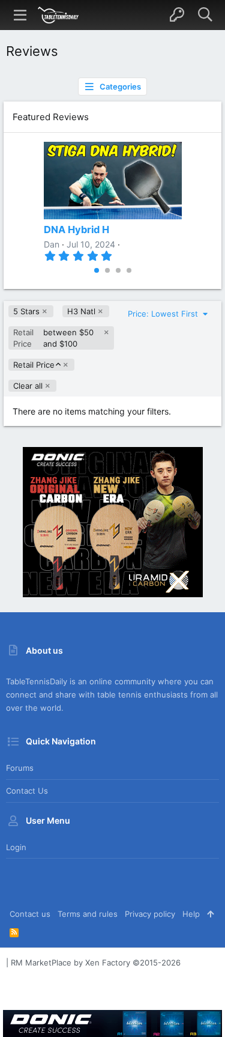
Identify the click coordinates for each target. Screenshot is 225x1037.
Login (16, 847)
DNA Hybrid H (76, 230)
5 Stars (26, 311)
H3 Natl (81, 311)
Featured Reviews (51, 117)
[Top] (210, 914)
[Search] (205, 15)
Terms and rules (88, 914)
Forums (20, 768)
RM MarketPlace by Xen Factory (96, 962)
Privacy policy (150, 914)
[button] (20, 15)
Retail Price (34, 365)
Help (191, 914)
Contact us (27, 790)
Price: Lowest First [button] (164, 313)
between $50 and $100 (53, 337)
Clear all (28, 386)
